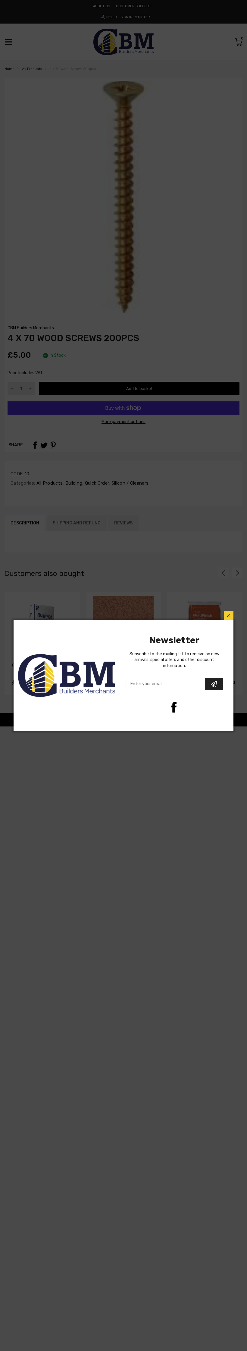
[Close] (228, 615)
